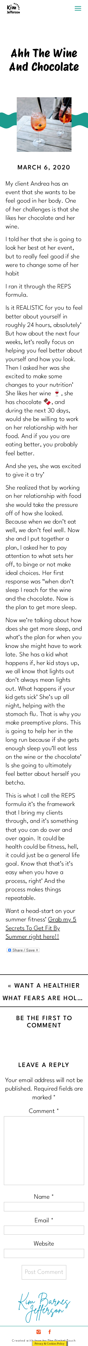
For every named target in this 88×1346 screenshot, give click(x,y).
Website (44, 1244)
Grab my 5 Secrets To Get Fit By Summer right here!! (41, 928)
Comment (44, 1111)
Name (44, 1197)
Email (44, 1221)
